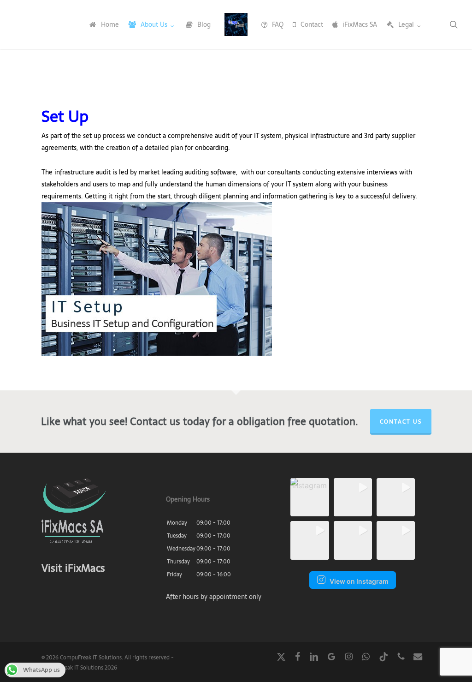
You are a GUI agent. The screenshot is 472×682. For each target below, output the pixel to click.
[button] (309, 497)
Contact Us (401, 421)
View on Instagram (359, 581)
